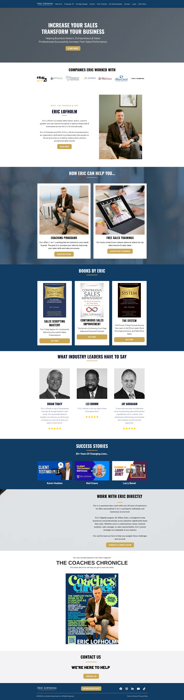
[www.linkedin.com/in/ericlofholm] (133, 688)
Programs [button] (68, 4)
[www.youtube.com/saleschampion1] (139, 688)
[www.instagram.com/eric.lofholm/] (127, 688)
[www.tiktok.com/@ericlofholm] (144, 688)
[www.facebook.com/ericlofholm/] (121, 688)
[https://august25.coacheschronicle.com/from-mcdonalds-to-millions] (92, 608)
